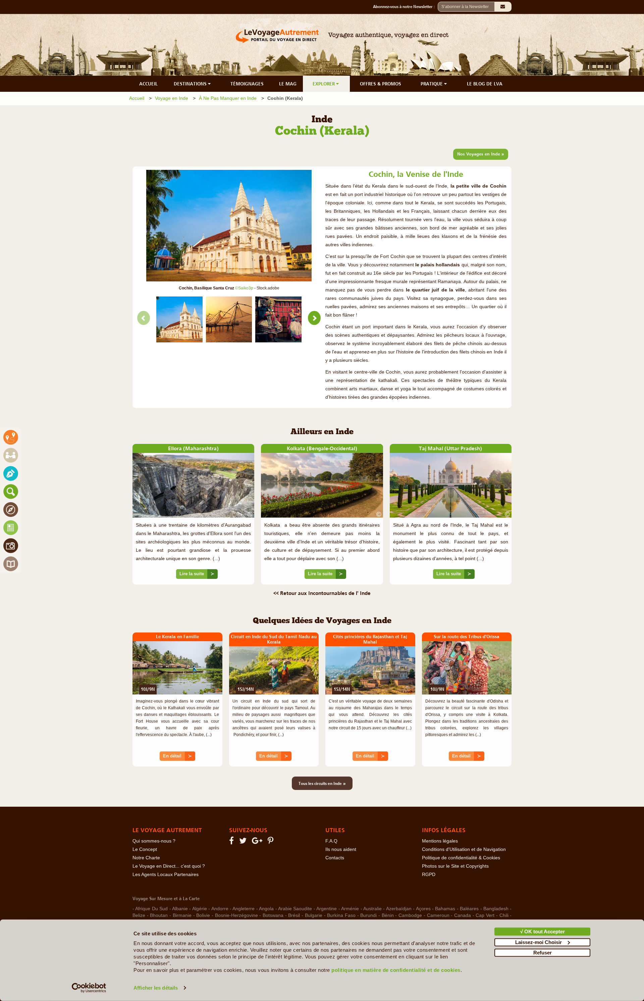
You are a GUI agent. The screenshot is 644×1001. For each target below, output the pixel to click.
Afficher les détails (155, 988)
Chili (503, 915)
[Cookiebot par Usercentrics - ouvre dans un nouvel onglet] (89, 988)
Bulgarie (313, 915)
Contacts (334, 857)
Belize (138, 915)
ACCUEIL (148, 83)
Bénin (388, 915)
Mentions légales (440, 841)
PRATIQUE (432, 83)
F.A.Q (331, 841)
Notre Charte (146, 857)
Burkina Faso (341, 915)
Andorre (219, 908)
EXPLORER (324, 83)
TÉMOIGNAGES (247, 83)
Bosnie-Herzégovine (236, 915)
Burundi (368, 915)
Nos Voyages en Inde (480, 153)
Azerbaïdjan (399, 908)
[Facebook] (232, 842)
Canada (462, 915)
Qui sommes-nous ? (153, 841)
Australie (372, 908)
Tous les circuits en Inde (322, 783)
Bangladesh (495, 908)
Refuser (542, 952)
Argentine (326, 908)
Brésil (294, 915)
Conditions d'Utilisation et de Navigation (464, 849)
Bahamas (445, 908)
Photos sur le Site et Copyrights (455, 866)
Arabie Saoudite (295, 908)
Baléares (469, 908)
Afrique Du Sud (151, 908)
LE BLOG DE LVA (484, 83)
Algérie (199, 908)
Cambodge (410, 915)
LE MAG (288, 83)
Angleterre (243, 908)
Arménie (350, 908)
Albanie (180, 908)
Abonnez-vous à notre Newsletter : (405, 6)
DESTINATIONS (191, 83)
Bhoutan (159, 915)
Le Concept (144, 849)
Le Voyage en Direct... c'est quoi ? (168, 866)
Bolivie (203, 915)
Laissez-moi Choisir (538, 942)
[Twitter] (244, 842)
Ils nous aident (340, 849)
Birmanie (182, 915)
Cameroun (438, 915)
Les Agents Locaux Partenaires (165, 874)
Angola (266, 908)
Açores (423, 908)
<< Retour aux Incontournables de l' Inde (322, 593)
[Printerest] (271, 842)
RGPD (428, 874)
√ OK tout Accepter (542, 931)
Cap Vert (485, 915)
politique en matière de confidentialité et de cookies (396, 970)
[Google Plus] (258, 842)
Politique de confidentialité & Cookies (461, 857)
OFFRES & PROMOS (380, 83)
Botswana (273, 915)
